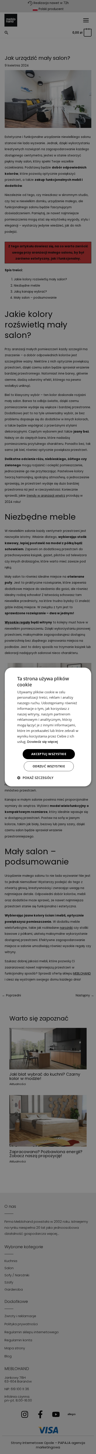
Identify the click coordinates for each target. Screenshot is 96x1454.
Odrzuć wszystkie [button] (49, 766)
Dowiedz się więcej (42, 741)
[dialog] (48, 727)
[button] (35, 778)
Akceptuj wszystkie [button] (48, 754)
